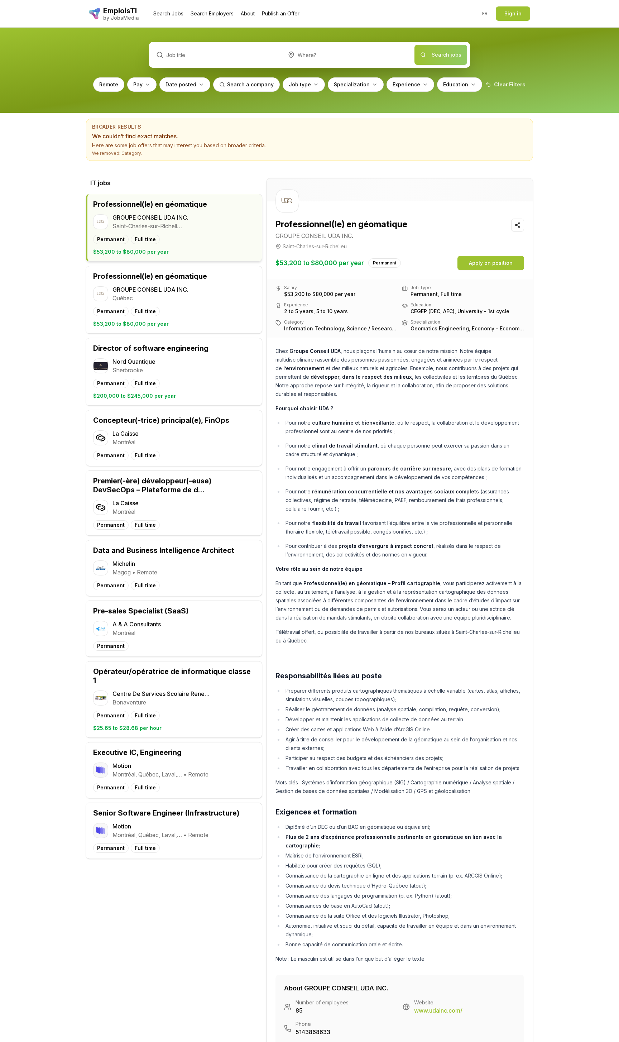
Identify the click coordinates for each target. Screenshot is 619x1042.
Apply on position (491, 263)
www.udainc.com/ (438, 1010)
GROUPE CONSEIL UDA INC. (314, 235)
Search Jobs (168, 13)
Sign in (513, 13)
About (248, 13)
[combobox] (347, 55)
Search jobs (446, 55)
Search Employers (212, 13)
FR (485, 13)
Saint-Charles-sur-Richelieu (315, 246)
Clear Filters (510, 84)
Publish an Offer (280, 13)
